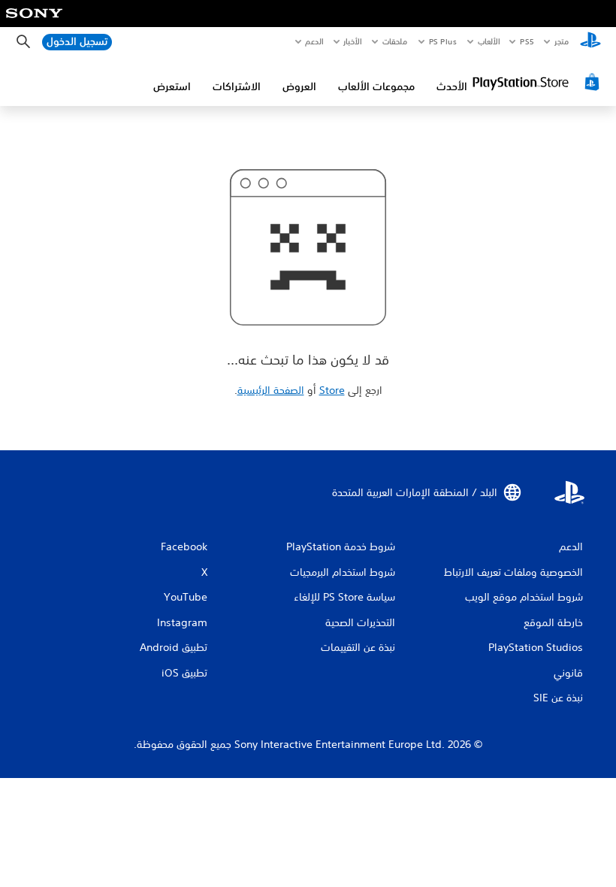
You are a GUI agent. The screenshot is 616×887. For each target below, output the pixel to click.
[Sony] (34, 23)
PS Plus (443, 41)
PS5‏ (527, 41)
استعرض (172, 86)
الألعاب (489, 41)
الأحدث (451, 86)
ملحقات (395, 41)
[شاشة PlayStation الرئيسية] (590, 42)
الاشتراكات (237, 86)
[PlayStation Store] (538, 82)
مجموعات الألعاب (376, 86)
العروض (299, 86)
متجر (561, 41)
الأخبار (353, 41)
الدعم (315, 41)
